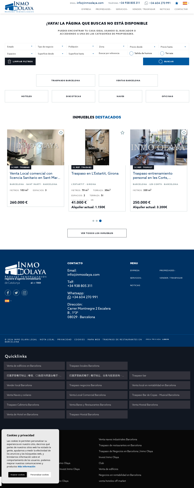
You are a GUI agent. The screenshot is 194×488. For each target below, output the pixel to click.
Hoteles (26, 96)
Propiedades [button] (103, 9)
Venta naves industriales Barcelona (118, 439)
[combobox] (20, 46)
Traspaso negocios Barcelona (85, 385)
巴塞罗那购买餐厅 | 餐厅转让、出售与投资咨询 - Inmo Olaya (98, 375)
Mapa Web (94, 339)
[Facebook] (8, 293)
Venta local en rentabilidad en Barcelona (154, 385)
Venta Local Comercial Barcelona (87, 394)
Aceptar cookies (17, 474)
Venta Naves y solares (19, 394)
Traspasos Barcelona (65, 80)
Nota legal (47, 339)
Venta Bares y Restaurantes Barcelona (90, 404)
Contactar (181, 9)
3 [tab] (100, 221)
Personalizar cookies (39, 474)
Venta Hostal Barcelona (145, 404)
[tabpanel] (35, 168)
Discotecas (73, 96)
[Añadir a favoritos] (61, 132)
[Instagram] (25, 293)
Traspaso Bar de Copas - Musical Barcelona (155, 394)
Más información (26, 466)
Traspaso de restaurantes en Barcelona (120, 445)
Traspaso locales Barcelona (84, 365)
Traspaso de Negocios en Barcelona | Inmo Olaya (126, 451)
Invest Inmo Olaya (109, 457)
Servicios (121, 9)
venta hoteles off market (112, 480)
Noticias (165, 9)
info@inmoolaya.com (90, 3)
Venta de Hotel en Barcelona (22, 414)
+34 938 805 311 (129, 3)
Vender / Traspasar (143, 9)
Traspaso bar (139, 375)
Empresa (86, 9)
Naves (120, 96)
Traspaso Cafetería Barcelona (23, 404)
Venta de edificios (108, 469)
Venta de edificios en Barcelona (24, 365)
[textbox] (20, 46)
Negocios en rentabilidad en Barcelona (120, 474)
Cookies (79, 339)
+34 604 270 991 (85, 297)
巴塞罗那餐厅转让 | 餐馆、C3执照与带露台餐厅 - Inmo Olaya (36, 375)
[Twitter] (16, 293)
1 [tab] (93, 221)
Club (101, 463)
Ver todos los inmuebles (97, 233)
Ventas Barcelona (128, 80)
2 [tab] (97, 221)
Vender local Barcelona (19, 385)
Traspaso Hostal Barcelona (84, 414)
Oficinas (167, 96)
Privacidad (64, 339)
